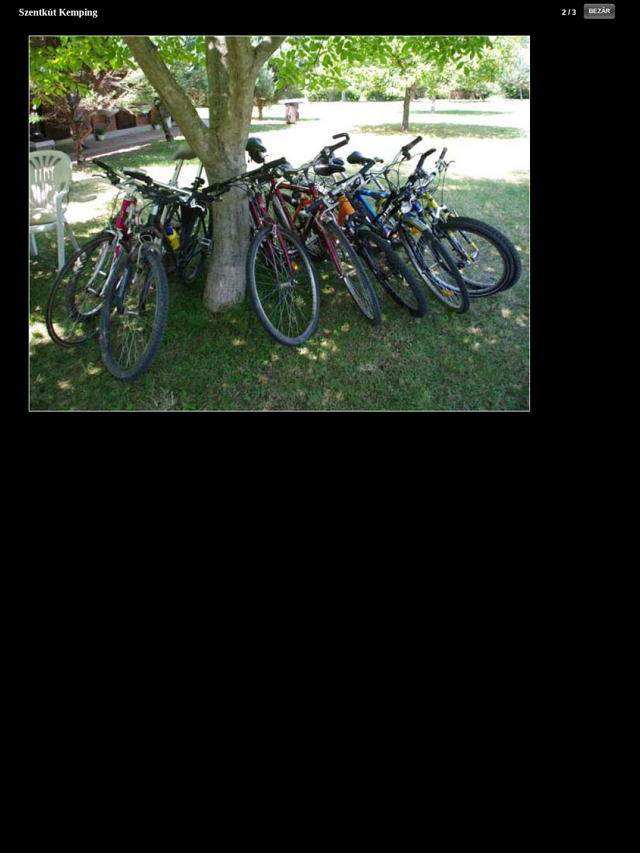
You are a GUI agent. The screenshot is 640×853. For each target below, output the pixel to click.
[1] (111, 224)
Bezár (599, 10)
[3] (447, 224)
